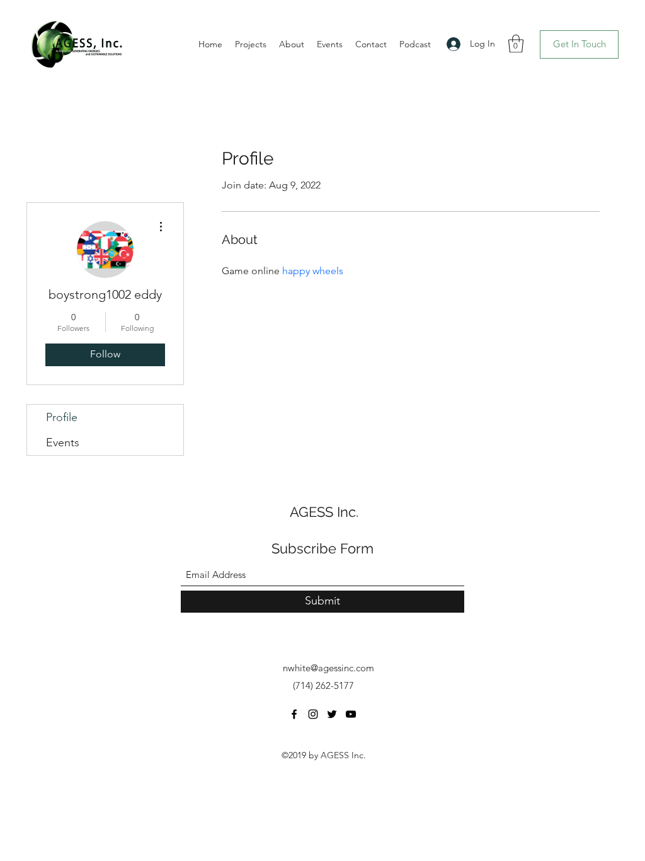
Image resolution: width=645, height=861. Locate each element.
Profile (61, 417)
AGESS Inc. (324, 512)
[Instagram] (313, 714)
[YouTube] (351, 714)
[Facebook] (294, 714)
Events (62, 442)
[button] (515, 44)
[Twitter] (332, 714)
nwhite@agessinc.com (328, 668)
